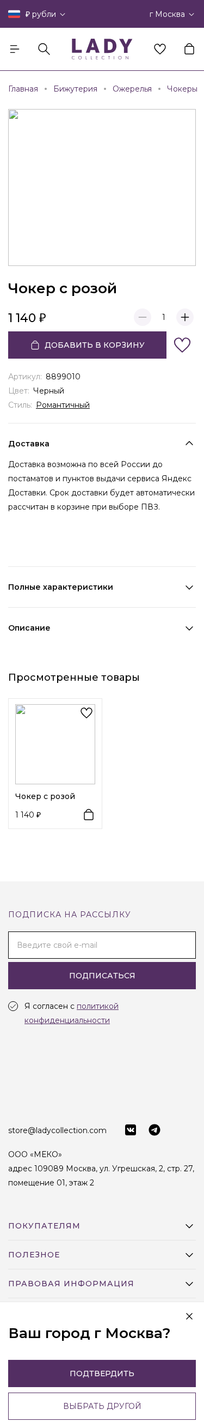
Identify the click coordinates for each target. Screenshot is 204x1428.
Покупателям (44, 1226)
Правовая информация (71, 1283)
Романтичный (63, 405)
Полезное (34, 1255)
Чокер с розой (45, 796)
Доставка (29, 444)
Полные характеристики (60, 587)
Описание (29, 628)
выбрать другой (102, 1406)
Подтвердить (102, 1373)
